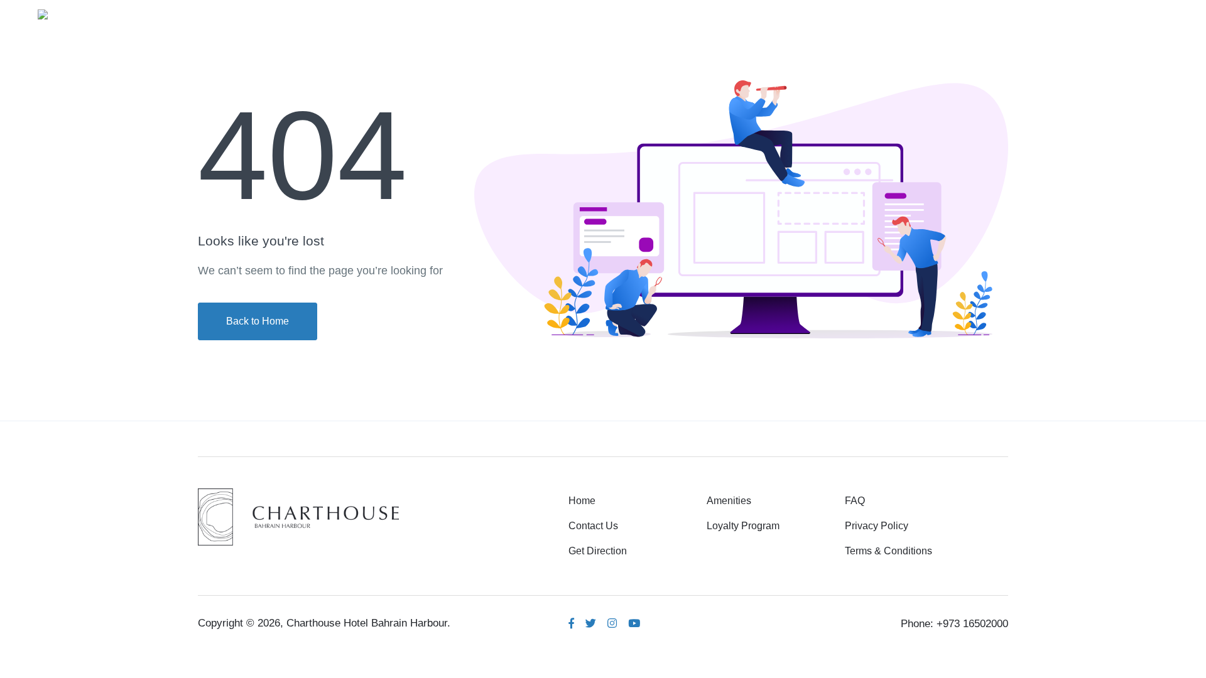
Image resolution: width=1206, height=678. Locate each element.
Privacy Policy (876, 525)
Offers (1071, 13)
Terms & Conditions (888, 551)
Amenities (891, 13)
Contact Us (593, 525)
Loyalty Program (743, 525)
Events (1015, 13)
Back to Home (257, 321)
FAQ (855, 500)
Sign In (1137, 13)
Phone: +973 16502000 (954, 624)
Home (828, 13)
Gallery (957, 13)
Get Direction (597, 551)
